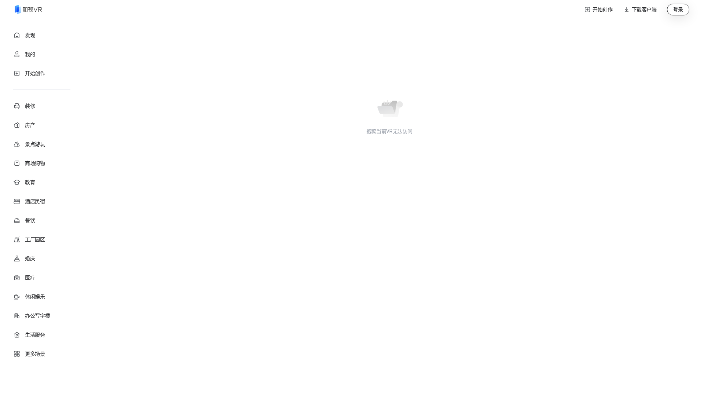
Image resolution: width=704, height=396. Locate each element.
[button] (640, 9)
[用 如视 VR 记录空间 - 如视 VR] (28, 9)
